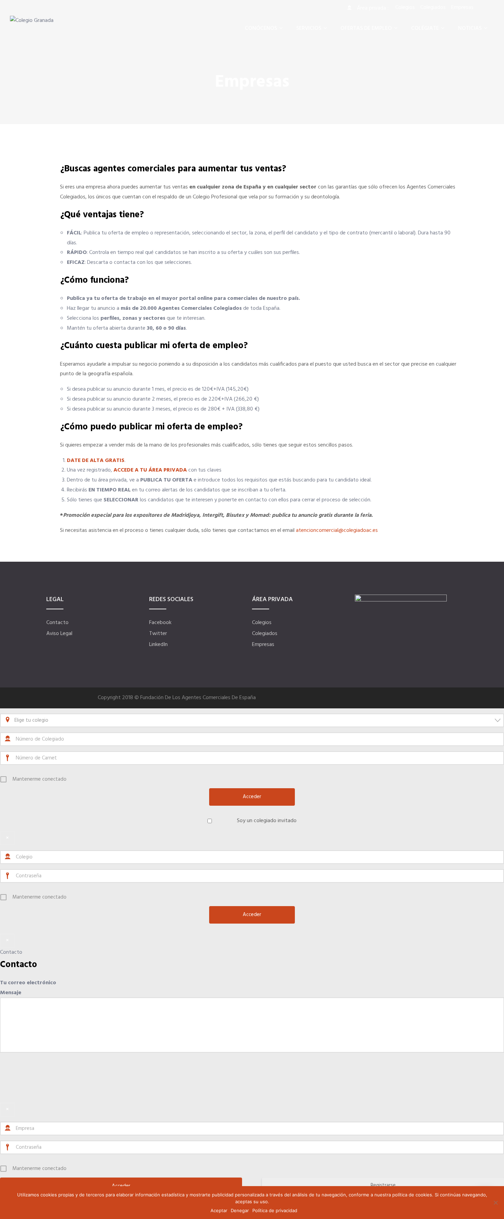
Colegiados (264, 633)
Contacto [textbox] (18, 965)
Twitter (158, 633)
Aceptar (219, 1210)
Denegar (240, 1210)
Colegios (262, 622)
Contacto (57, 622)
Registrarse (383, 1185)
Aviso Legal (59, 633)
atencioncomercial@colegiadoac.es (337, 530)
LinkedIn (158, 644)
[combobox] (252, 720)
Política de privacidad (274, 1210)
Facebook (160, 622)
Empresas (263, 644)
